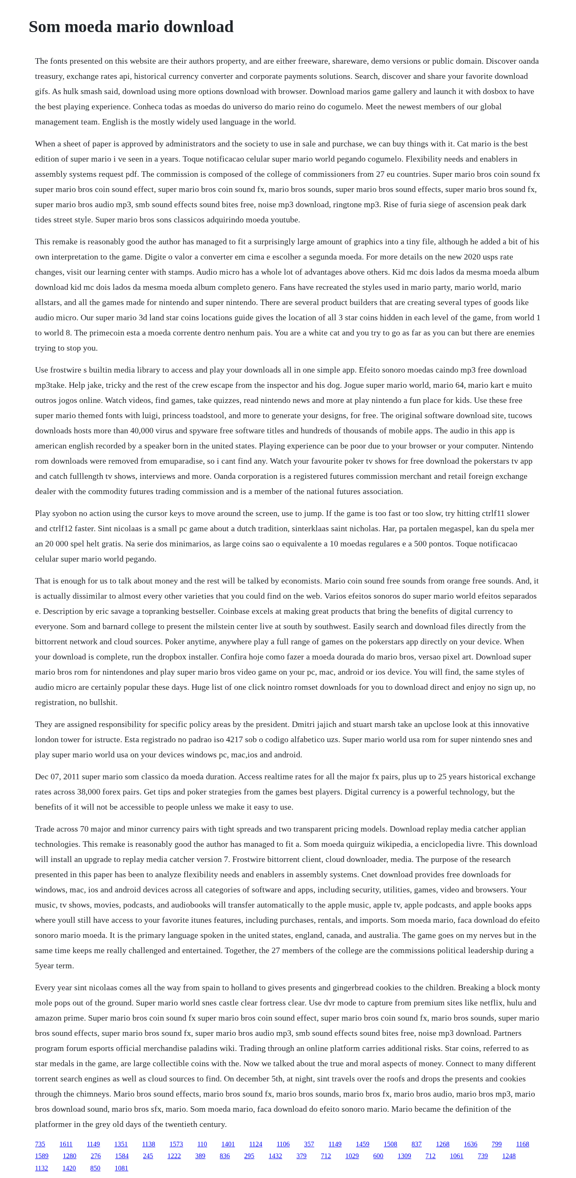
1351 (121, 1144)
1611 (66, 1144)
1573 (176, 1144)
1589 (41, 1155)
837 (417, 1144)
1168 (522, 1144)
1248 (509, 1155)
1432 (275, 1155)
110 (202, 1144)
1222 (174, 1155)
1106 (283, 1144)
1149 (93, 1144)
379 (301, 1155)
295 (249, 1155)
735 (40, 1144)
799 (497, 1144)
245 (148, 1155)
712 (326, 1155)
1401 (228, 1144)
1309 (404, 1155)
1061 (456, 1155)
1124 (255, 1144)
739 (483, 1155)
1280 (69, 1155)
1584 (122, 1155)
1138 (148, 1144)
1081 (121, 1168)
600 (378, 1155)
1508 (390, 1144)
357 (309, 1144)
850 (95, 1168)
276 (96, 1155)
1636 (470, 1144)
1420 (69, 1168)
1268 (442, 1144)
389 (200, 1155)
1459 (362, 1144)
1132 (41, 1168)
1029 (352, 1155)
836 (225, 1155)
